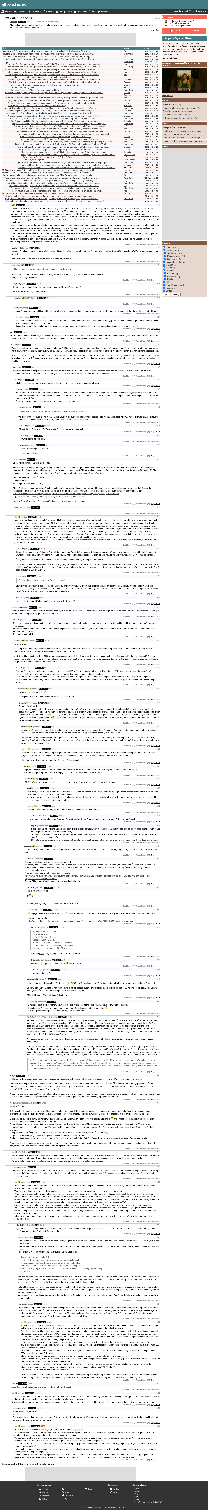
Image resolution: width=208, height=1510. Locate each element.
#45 (158, 969)
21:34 (39, 1152)
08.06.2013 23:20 (151, 186)
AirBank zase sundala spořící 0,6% (178, 118)
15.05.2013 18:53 (151, 116)
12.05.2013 (22, 22)
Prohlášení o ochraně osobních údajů (148, 1502)
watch (15, 1414)
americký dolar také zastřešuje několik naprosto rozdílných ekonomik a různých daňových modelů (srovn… (50, 108)
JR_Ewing (128, 59)
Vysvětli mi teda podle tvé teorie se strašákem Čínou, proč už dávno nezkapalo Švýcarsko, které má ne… (55, 183)
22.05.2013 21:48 (151, 152)
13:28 (50, 779)
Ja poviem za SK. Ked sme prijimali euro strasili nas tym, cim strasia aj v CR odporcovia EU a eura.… (47, 51)
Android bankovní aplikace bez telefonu (180, 108)
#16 (158, 425)
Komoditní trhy (173, 276)
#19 (158, 517)
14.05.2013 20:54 (151, 80)
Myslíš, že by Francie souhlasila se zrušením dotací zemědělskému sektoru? (45, 85)
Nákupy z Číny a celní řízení (177, 38)
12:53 (40, 308)
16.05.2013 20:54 (151, 103)
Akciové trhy (172, 273)
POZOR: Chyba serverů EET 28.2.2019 (180, 138)
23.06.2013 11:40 (151, 201)
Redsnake (128, 95)
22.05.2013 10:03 (151, 124)
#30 (158, 766)
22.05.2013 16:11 (151, 144)
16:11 (55, 846)
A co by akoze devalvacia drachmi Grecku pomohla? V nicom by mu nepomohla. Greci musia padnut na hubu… (55, 98)
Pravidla (137, 1488)
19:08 (43, 1182)
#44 (158, 960)
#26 (158, 576)
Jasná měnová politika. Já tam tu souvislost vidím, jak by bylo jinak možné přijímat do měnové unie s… (57, 121)
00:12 (45, 1304)
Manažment (171, 265)
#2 (159, 248)
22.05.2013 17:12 (151, 90)
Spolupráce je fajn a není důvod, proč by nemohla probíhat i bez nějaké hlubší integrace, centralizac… (56, 188)
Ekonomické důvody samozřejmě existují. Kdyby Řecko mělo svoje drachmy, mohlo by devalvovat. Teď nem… (54, 92)
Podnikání (170, 288)
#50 (158, 1167)
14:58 (53, 806)
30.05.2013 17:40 (151, 170)
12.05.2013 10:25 (151, 51)
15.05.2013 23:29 (151, 87)
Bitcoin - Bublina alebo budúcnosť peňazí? (181, 141)
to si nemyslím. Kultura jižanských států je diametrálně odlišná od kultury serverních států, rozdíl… (50, 113)
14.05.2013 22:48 (151, 82)
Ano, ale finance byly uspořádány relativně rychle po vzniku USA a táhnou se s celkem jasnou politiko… (54, 116)
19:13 (55, 858)
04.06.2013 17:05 (151, 173)
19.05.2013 (34, 598)
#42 (158, 979)
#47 (158, 1103)
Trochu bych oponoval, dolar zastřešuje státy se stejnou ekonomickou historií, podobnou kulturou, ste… (50, 111)
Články (165, 123)
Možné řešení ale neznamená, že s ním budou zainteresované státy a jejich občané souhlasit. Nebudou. (63, 131)
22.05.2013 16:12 (151, 139)
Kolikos (13, 22)
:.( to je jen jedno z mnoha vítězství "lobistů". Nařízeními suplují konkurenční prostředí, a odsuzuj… (64, 152)
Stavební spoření (174, 259)
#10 (158, 607)
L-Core (127, 85)
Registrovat (201, 11)
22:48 (44, 407)
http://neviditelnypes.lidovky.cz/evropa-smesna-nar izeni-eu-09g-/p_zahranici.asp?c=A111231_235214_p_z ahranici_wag (81, 921)
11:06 (36, 1393)
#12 (158, 283)
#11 (158, 619)
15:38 (41, 549)
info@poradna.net (111, 1507)
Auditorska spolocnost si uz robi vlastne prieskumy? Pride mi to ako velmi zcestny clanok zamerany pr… (49, 196)
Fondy (170, 279)
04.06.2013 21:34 (151, 175)
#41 (158, 927)
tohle (41, 954)
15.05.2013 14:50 (151, 98)
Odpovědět (155, 30)
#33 (158, 806)
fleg (125, 51)
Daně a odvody (172, 247)
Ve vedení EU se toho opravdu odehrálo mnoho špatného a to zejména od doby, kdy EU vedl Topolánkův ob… (66, 167)
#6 (159, 367)
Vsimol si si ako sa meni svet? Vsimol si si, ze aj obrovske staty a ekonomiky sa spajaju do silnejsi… (51, 180)
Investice (170, 270)
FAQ (136, 1497)
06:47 (40, 607)
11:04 (39, 1167)
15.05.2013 (32, 284)
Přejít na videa (167, 96)
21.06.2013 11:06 (151, 196)
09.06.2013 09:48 (151, 191)
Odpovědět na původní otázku (32, 1464)
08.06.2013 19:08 (151, 180)
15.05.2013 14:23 (151, 95)
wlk (125, 69)
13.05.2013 (25, 265)
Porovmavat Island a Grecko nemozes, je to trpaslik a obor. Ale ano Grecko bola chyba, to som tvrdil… (57, 191)
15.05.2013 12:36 (151, 85)
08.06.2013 (32, 1167)
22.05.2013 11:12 (151, 126)
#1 (159, 205)
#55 (158, 1322)
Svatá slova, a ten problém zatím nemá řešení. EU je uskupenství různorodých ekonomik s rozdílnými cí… (55, 80)
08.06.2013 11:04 (151, 178)
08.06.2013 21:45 (151, 183)
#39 (158, 887)
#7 (159, 379)
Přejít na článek (170, 58)
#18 (158, 507)
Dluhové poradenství (175, 285)
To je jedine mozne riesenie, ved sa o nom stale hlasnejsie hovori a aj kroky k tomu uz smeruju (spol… (60, 129)
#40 (158, 909)
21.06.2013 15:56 (151, 199)
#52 (158, 1225)
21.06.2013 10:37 (151, 193)
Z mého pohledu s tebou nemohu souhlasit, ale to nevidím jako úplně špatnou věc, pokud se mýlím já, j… (66, 165)
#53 (158, 1237)
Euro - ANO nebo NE (18, 18)
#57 (158, 1393)
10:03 (53, 727)
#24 (158, 317)
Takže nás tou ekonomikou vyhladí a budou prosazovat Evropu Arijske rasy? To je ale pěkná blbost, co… (51, 59)
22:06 (59, 979)
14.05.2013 (33, 389)
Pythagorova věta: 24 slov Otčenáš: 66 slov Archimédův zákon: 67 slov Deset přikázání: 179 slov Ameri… (68, 155)
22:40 (63, 960)
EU (33, 22)
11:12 (53, 749)
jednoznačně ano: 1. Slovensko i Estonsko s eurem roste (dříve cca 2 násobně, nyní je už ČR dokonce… (48, 173)
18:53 (46, 668)
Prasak (127, 82)
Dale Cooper (129, 155)
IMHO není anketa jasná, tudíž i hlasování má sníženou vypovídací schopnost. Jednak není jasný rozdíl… (49, 170)
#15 (158, 459)
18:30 (32, 265)
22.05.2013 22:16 (151, 165)
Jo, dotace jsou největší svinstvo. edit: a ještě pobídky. (35, 90)
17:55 (69, 1017)
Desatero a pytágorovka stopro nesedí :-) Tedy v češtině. (48, 157)
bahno (126, 103)
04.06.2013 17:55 (151, 168)
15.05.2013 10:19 (151, 59)
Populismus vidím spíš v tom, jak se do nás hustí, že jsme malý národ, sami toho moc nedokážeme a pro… (52, 178)
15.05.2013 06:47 (151, 108)
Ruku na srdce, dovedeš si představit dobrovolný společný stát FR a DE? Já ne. (55, 136)
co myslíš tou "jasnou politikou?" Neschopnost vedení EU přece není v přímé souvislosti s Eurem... (53, 118)
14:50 (39, 517)
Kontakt (137, 1499)
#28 (158, 726)
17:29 (60, 826)
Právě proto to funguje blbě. (24, 87)
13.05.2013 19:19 (151, 77)
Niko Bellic (128, 90)
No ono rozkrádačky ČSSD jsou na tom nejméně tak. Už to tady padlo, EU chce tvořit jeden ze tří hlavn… (63, 147)
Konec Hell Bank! (170, 105)
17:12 (47, 445)
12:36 (46, 426)
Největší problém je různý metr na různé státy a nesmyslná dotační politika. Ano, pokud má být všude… (55, 82)
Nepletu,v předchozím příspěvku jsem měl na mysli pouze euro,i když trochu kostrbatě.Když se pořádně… (52, 74)
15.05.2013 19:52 (151, 118)
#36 (158, 445)
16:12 (61, 816)
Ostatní (169, 291)
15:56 (39, 1408)
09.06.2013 (38, 1304)
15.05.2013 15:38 (151, 100)
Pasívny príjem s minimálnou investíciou (181, 131)
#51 (158, 1182)
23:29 (46, 436)
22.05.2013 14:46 (151, 134)
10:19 (39, 284)
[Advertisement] (80, 39)
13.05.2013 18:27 (151, 72)
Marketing (170, 268)
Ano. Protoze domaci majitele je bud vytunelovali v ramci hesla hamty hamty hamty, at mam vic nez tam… (55, 67)
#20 (158, 548)
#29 (158, 749)
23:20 (46, 1237)
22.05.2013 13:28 (151, 131)
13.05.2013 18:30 (151, 56)
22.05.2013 (40, 445)
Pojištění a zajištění (176, 256)
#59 (158, 1426)
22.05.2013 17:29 (151, 142)
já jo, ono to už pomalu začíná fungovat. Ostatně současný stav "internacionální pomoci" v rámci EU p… (67, 139)
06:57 (43, 620)
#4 (159, 344)
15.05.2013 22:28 (151, 67)
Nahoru (51, 1464)
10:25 (27, 205)
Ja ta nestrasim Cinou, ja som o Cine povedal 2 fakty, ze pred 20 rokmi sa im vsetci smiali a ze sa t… (54, 186)
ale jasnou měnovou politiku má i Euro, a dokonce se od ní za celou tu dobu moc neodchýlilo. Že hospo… (59, 124)
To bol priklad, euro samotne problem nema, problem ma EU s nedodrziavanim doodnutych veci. (48, 77)
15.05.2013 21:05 (151, 121)
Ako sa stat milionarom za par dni (177, 134)
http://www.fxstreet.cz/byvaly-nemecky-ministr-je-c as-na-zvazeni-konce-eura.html (49, 496)
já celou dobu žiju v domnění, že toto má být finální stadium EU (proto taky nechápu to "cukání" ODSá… (61, 144)
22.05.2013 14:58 (151, 137)
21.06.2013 (23, 1383)
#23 (158, 703)
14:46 (52, 788)
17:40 (27, 1076)
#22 (158, 688)
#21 (158, 667)
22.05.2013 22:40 (151, 157)
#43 (158, 1001)
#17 (158, 307)
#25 (158, 435)
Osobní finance (172, 250)
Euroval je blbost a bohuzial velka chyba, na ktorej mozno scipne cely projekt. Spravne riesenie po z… (51, 201)
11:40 (43, 1426)
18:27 (34, 345)
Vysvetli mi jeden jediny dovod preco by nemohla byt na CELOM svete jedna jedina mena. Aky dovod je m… (51, 72)
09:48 (49, 1322)
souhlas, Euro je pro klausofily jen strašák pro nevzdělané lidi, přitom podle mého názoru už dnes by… (48, 54)
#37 (158, 825)
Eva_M (127, 170)
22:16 (58, 1002)
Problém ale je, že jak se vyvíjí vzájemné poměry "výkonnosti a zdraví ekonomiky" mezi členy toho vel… (60, 126)
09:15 (29, 22)
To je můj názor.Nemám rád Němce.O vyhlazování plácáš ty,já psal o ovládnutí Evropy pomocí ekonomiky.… (54, 64)
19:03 (33, 367)
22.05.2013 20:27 (151, 149)
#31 (158, 778)
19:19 (37, 380)
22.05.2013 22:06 (151, 162)
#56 (158, 1383)
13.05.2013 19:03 (151, 75)
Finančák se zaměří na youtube (177, 111)
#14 (158, 298)
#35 (158, 815)
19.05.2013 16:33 (151, 106)
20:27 (40, 248)
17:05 (44, 1103)
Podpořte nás (167, 17)
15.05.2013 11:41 (151, 62)
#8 (159, 389)
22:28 (42, 317)
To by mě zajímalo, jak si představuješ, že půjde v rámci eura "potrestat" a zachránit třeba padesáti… (52, 100)
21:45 (42, 1225)
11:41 (48, 298)
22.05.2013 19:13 (151, 147)
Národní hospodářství (175, 262)
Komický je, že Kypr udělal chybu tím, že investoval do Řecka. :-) (37, 105)
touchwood (128, 54)
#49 (158, 1152)
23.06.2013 (36, 1426)
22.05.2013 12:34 (151, 129)
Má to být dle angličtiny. (34, 160)
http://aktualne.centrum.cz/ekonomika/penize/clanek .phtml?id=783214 (33, 193)
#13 (158, 640)
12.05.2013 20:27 (151, 54)
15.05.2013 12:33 (151, 93)
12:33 (38, 459)
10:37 (30, 1383)
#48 (158, 1017)
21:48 (55, 910)
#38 (158, 858)
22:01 (61, 927)
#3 (159, 332)
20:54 (40, 389)
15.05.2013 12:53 (151, 64)
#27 (158, 597)
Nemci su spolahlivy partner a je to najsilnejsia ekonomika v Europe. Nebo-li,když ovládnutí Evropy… (47, 56)
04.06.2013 (62, 1017)
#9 (159, 407)
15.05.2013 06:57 (151, 111)
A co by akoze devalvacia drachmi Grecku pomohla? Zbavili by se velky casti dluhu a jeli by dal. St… (52, 103)
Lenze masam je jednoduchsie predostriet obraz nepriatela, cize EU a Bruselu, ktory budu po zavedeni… (49, 175)
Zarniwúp (128, 105)
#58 (158, 1408)
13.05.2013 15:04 (151, 69)
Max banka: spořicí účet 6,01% (176, 115)
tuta (125, 56)
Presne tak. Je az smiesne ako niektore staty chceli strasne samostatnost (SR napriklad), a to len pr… (68, 142)
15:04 (25, 332)
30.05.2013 (20, 1076)
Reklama (137, 1491)
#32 (158, 788)
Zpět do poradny (9, 1464)
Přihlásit (192, 11)
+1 (7, 61)
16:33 (41, 598)
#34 (158, 846)
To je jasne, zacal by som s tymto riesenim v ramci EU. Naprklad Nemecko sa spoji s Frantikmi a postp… (65, 134)
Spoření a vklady (174, 253)
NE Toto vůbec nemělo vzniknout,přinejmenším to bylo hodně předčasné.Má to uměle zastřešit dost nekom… (50, 69)
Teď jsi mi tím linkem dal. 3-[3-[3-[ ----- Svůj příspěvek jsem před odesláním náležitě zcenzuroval (60, 149)
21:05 (49, 703)
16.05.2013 (32, 576)
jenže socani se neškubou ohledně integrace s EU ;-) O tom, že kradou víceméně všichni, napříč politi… (64, 162)
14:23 (42, 507)
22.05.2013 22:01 (151, 155)
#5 (159, 265)
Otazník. (128, 80)
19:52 (50, 689)
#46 (158, 1075)
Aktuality (165, 100)
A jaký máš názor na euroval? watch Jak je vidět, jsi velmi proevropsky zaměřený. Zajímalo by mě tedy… (51, 198)
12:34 (49, 766)
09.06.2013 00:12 (151, 188)
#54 (158, 1304)
